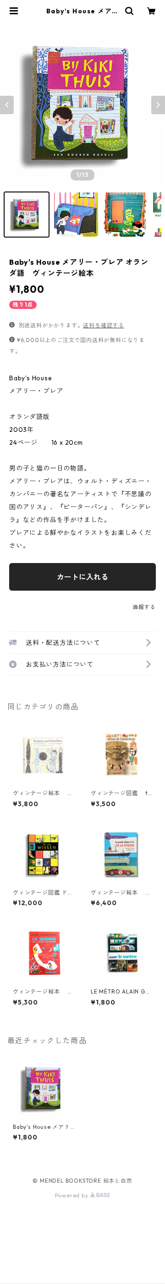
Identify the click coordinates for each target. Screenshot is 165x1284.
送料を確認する (103, 325)
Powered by (72, 1195)
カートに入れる (82, 576)
